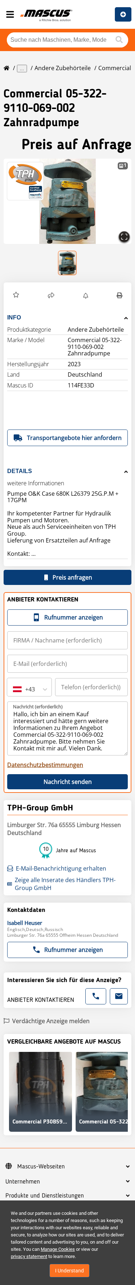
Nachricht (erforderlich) (38, 706)
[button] (67, 201)
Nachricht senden (68, 782)
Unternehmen (22, 1182)
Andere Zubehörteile (63, 68)
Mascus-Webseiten (41, 1166)
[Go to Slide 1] (67, 263)
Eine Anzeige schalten (123, 14)
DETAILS (19, 471)
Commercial (114, 68)
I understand (69, 1270)
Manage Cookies (58, 1249)
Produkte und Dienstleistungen (44, 1196)
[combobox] (13, 689)
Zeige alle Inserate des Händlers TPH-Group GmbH (65, 884)
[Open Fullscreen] (124, 236)
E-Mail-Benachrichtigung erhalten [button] (61, 868)
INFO (14, 317)
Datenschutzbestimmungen (45, 765)
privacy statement (29, 1256)
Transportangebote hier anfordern (74, 438)
